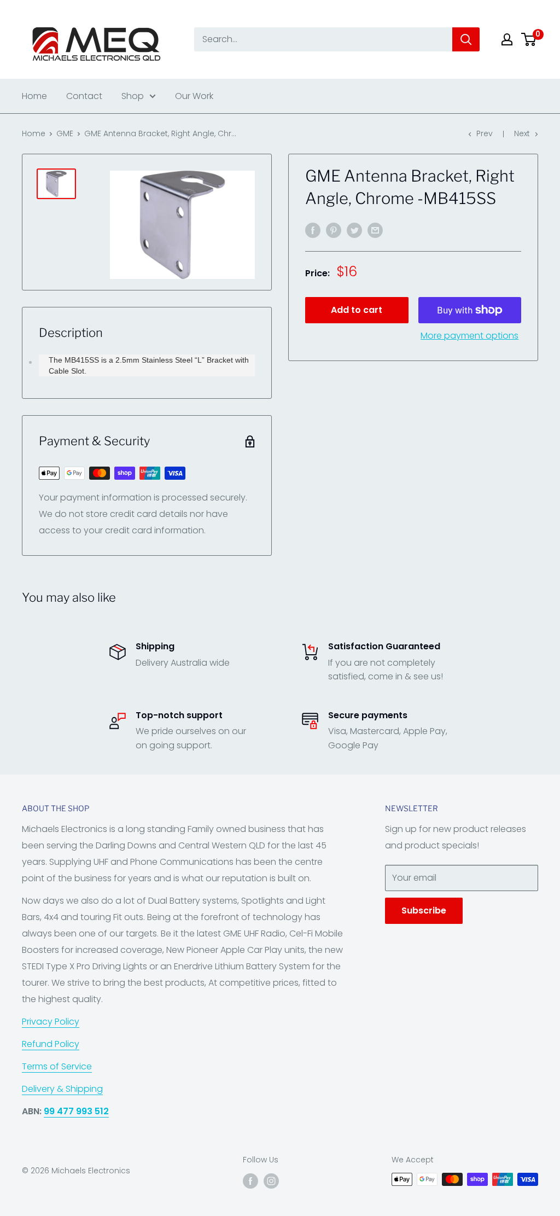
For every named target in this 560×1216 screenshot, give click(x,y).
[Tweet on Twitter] (354, 230)
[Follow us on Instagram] (271, 1180)
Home (34, 96)
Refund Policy (50, 1044)
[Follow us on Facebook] (250, 1180)
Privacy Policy (50, 1021)
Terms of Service (57, 1066)
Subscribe (423, 910)
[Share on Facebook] (312, 230)
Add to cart (356, 310)
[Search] (466, 39)
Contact (84, 96)
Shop (132, 96)
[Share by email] (375, 230)
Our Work (194, 96)
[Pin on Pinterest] (333, 230)
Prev (484, 133)
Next (522, 133)
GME (64, 133)
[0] (529, 39)
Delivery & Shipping (62, 1089)
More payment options (469, 335)
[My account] (506, 39)
